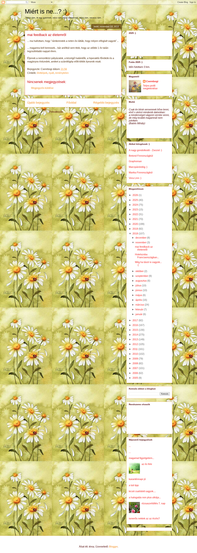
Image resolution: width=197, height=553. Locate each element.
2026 (136, 195)
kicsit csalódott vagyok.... (142, 491)
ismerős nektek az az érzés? (144, 518)
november (141, 242)
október (139, 271)
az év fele (147, 464)
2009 (136, 358)
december (141, 237)
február (139, 309)
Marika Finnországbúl (141, 172)
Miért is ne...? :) (46, 11)
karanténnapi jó (137, 479)
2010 (136, 354)
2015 (136, 330)
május (139, 295)
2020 (136, 224)
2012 (136, 344)
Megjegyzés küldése (42, 88)
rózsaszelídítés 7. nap (153, 503)
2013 (136, 339)
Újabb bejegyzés (38, 102)
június (139, 290)
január (139, 314)
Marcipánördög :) (138, 167)
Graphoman (135, 161)
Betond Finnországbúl (141, 155)
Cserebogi (152, 81)
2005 (136, 378)
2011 (135, 349)
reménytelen (62, 73)
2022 (136, 214)
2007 (136, 368)
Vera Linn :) (135, 178)
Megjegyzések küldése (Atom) (80, 112)
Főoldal (71, 102)
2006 (136, 373)
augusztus (141, 280)
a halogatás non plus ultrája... (145, 497)
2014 (136, 334)
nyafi (51, 73)
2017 (136, 320)
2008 (136, 363)
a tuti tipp (134, 485)
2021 (136, 219)
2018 (136, 233)
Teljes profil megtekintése (150, 87)
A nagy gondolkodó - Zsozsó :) (145, 150)
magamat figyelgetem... (141, 458)
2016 (136, 325)
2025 (136, 200)
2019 (136, 228)
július (138, 285)
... (130, 446)
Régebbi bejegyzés (106, 102)
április (139, 300)
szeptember (142, 276)
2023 (136, 209)
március (140, 304)
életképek (42, 73)
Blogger (113, 546)
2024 (136, 204)
